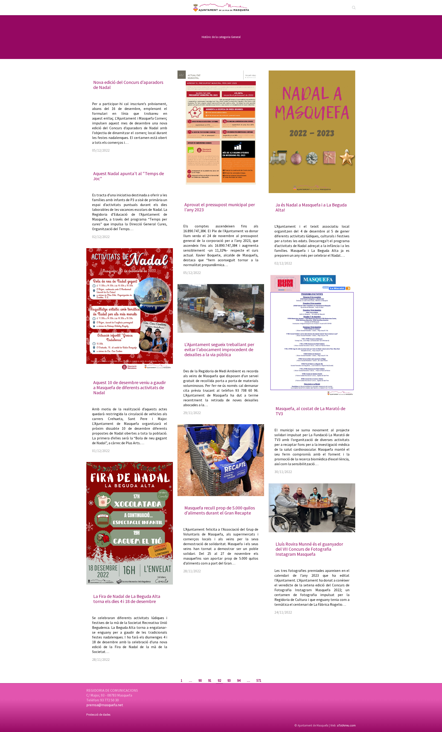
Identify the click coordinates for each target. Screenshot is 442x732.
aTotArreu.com (346, 725)
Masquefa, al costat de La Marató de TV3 (310, 411)
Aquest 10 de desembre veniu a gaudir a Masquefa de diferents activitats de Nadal (129, 387)
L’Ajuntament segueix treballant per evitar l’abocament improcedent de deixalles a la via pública (219, 349)
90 (200, 680)
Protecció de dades (98, 715)
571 (258, 680)
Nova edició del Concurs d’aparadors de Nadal (128, 84)
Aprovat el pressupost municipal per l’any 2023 (219, 207)
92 (219, 680)
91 (209, 680)
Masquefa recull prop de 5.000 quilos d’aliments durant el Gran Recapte (219, 510)
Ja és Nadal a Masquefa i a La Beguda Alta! (311, 207)
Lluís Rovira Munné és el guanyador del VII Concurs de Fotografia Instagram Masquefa (309, 549)
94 (238, 680)
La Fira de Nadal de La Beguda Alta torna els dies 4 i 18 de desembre (126, 598)
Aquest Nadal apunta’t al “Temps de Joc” (128, 176)
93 (229, 680)
